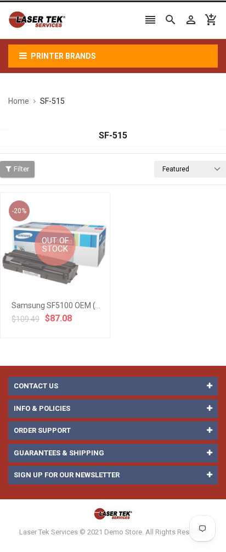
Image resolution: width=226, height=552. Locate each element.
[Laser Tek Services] (113, 513)
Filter (21, 169)
